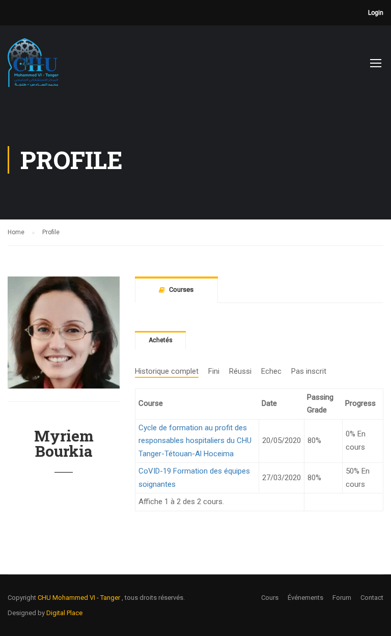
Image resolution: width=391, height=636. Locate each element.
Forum (341, 597)
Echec (271, 371)
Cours (269, 597)
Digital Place (64, 613)
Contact (371, 597)
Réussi (240, 371)
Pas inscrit (308, 371)
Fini (213, 371)
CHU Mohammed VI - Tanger (80, 597)
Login (375, 12)
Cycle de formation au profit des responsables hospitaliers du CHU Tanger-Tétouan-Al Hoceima (195, 440)
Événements (305, 597)
